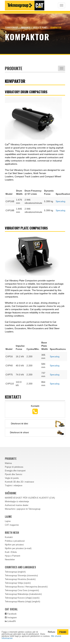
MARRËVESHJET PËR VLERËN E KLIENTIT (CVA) (30, 498)
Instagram (12, 617)
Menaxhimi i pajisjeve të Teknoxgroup (22, 509)
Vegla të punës (40, 27)
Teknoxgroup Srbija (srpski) (18, 583)
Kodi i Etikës (11, 552)
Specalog (60, 201)
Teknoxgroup (11, 27)
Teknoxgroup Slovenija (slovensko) (21, 575)
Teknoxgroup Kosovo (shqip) (18, 598)
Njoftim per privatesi (14, 544)
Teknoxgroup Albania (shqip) (18, 601)
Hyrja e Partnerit (12, 556)
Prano (62, 632)
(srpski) (35, 598)
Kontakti (9, 537)
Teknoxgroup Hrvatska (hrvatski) (20, 579)
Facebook (12, 614)
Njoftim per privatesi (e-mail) (18, 548)
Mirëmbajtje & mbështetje (17, 501)
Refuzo (51, 632)
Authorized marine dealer (16, 505)
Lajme (8, 521)
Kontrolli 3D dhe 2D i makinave (19, 482)
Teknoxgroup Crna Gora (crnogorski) (22, 590)
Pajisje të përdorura (14, 467)
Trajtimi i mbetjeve (13, 485)
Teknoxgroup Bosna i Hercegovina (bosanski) (26, 586)
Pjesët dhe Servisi (13, 474)
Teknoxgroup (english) (15, 572)
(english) (36, 601)
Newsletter (10, 559)
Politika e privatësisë (15, 541)
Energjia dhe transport (15, 470)
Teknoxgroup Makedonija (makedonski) (23, 594)
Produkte (25, 27)
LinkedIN (11, 621)
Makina (8, 463)
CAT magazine (12, 525)
